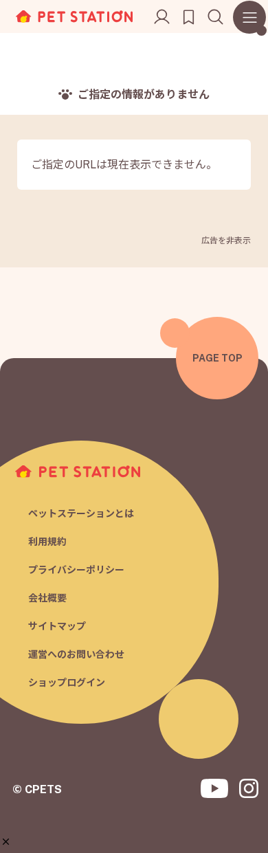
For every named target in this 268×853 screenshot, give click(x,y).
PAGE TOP (217, 358)
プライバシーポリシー (76, 569)
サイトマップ (57, 626)
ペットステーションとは (81, 513)
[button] (6, 842)
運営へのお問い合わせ (76, 654)
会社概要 (47, 597)
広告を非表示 (226, 240)
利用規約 (47, 541)
